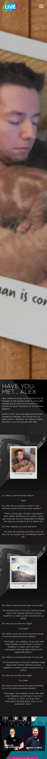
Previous (36, 722)
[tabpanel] (23, 190)
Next (44, 722)
